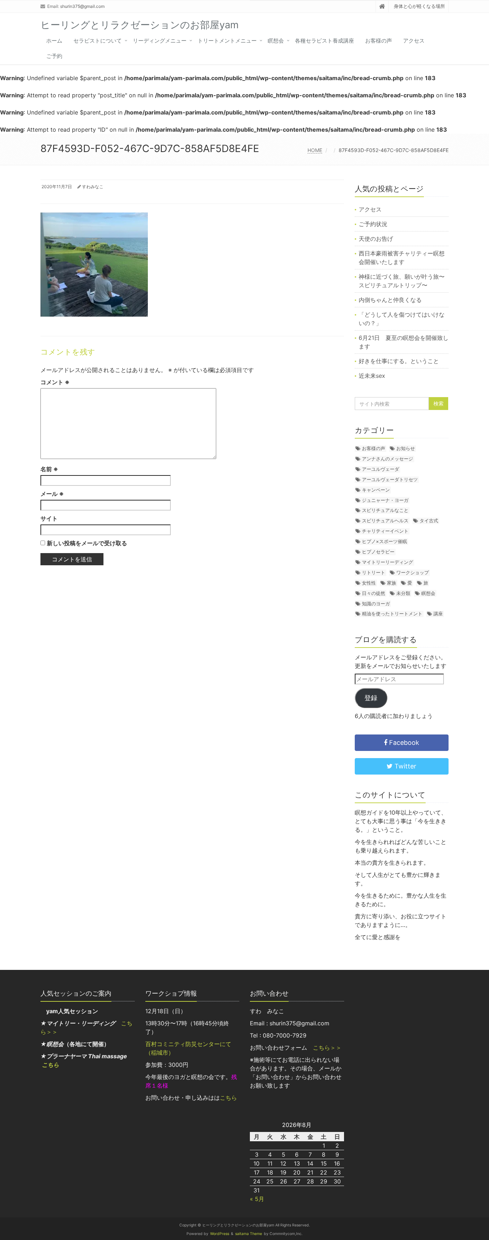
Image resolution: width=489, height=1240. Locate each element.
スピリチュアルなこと (385, 510)
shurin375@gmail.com (82, 6)
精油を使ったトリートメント (392, 613)
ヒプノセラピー (378, 552)
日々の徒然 (373, 593)
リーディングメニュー (160, 40)
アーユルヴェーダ (380, 469)
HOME (315, 150)
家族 (391, 583)
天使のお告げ (376, 238)
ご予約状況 (373, 224)
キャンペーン (376, 490)
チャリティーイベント (385, 531)
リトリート (373, 572)
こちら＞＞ (327, 1047)
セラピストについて (97, 40)
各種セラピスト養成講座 (324, 40)
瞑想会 (276, 40)
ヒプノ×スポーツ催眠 (384, 541)
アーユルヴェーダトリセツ (390, 479)
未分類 (403, 593)
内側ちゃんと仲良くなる (390, 299)
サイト (49, 518)
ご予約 (54, 56)
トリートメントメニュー (227, 40)
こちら (50, 1064)
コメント (54, 382)
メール (52, 493)
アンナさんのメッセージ (387, 459)
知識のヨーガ (376, 603)
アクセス (414, 40)
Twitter (404, 766)
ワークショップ (412, 572)
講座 (438, 613)
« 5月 (257, 1198)
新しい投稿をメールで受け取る (87, 543)
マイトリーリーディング (387, 562)
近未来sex (372, 375)
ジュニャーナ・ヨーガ (385, 500)
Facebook (403, 742)
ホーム (54, 40)
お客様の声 (378, 40)
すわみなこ (92, 186)
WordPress (219, 1233)
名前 (49, 469)
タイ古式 (429, 520)
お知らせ (405, 448)
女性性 (369, 583)
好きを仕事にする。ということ (399, 361)
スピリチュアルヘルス (385, 520)
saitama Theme (248, 1233)
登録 (370, 698)
